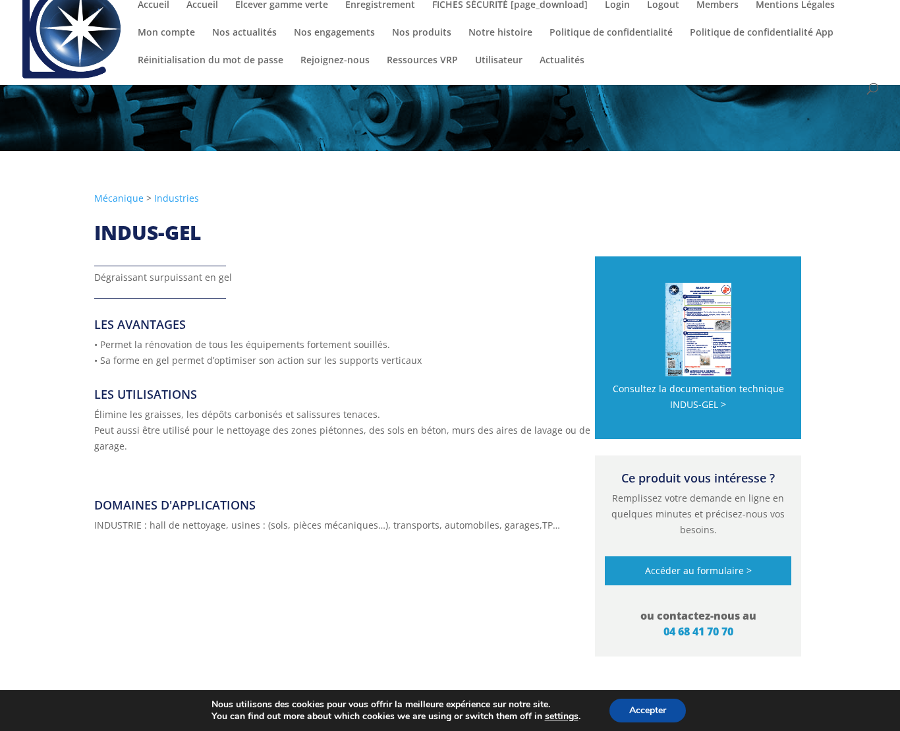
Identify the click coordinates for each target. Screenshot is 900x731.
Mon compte (166, 33)
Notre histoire (500, 33)
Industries (176, 198)
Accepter (647, 710)
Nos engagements (334, 33)
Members (717, 5)
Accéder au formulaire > (698, 570)
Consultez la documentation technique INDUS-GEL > (698, 396)
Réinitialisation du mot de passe (210, 60)
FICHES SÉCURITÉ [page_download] (510, 5)
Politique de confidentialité (611, 33)
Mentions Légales (795, 5)
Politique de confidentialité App (761, 33)
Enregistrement (380, 5)
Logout (663, 5)
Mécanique (119, 198)
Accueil (153, 5)
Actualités (562, 60)
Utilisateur (498, 60)
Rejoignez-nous (335, 60)
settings (561, 716)
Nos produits (421, 33)
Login (617, 5)
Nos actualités (244, 33)
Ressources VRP (422, 60)
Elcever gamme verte (281, 5)
